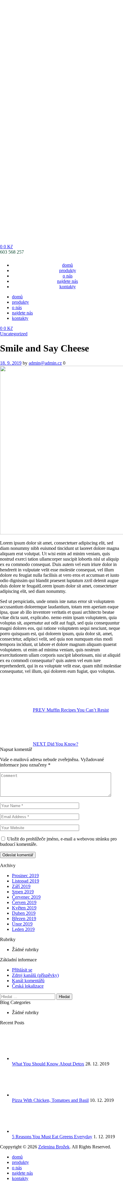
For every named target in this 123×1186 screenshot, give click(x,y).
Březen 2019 (24, 918)
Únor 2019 (22, 923)
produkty (67, 270)
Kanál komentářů (28, 980)
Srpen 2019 (23, 891)
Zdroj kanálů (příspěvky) (35, 975)
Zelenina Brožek (54, 1146)
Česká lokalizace (28, 985)
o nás (68, 275)
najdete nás (67, 281)
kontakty (67, 286)
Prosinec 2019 (25, 875)
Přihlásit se (22, 969)
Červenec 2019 (26, 897)
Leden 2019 (23, 929)
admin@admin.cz (45, 362)
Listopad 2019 (25, 880)
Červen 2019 (24, 902)
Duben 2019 (24, 913)
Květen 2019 (24, 907)
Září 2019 (21, 886)
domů (67, 265)
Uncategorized (13, 333)
